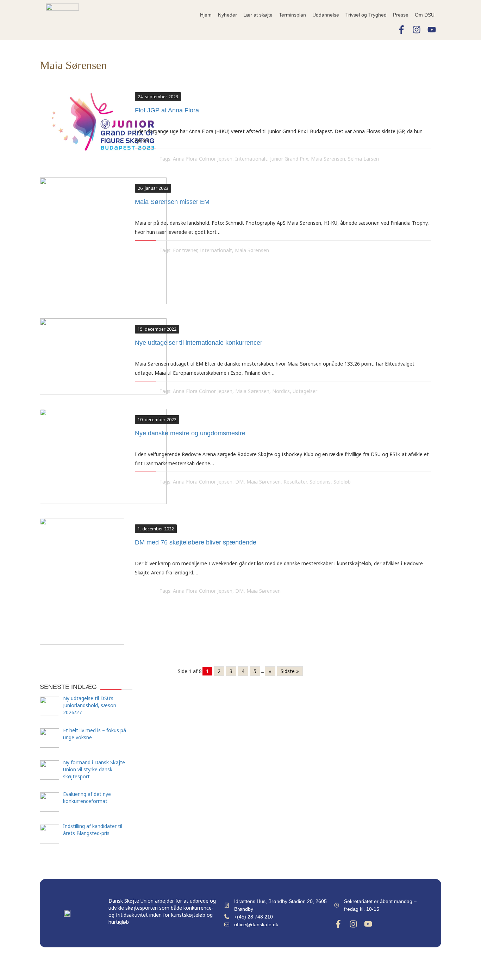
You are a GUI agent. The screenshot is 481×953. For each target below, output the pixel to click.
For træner (185, 250)
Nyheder (227, 15)
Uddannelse (325, 15)
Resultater (295, 481)
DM (239, 481)
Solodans (320, 481)
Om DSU (425, 15)
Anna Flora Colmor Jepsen (202, 158)
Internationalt (251, 158)
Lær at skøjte (258, 15)
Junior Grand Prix (289, 158)
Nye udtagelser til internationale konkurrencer (198, 342)
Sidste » (290, 671)
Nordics (281, 391)
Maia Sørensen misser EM (172, 201)
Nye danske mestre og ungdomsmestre (190, 433)
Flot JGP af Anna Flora (167, 110)
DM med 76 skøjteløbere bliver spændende (195, 542)
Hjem (206, 15)
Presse (400, 15)
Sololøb (342, 481)
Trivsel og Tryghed (366, 15)
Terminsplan (292, 15)
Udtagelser (305, 391)
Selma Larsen (363, 158)
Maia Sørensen (328, 158)
